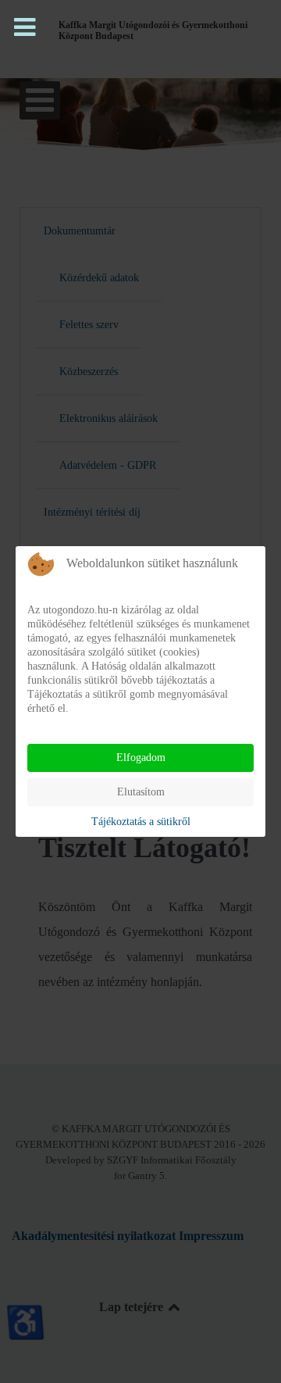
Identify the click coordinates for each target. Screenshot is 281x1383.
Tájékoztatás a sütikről (140, 821)
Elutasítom (141, 792)
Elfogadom (140, 757)
